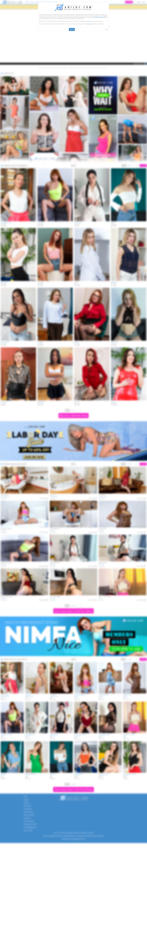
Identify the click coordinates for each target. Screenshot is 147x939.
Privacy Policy (89, 24)
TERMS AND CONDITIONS (100, 17)
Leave (106, 29)
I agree (72, 29)
